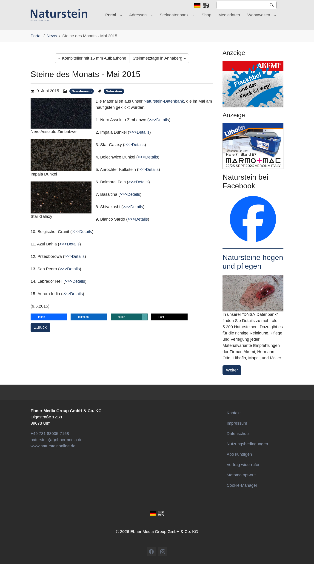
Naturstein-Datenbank (164, 101)
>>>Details (159, 120)
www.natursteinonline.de (53, 446)
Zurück (40, 327)
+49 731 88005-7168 (50, 433)
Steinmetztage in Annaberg (159, 58)
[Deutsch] (197, 5)
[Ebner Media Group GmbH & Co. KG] (59, 15)
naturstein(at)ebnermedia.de (57, 439)
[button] (49, 317)
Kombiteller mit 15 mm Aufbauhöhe (92, 58)
